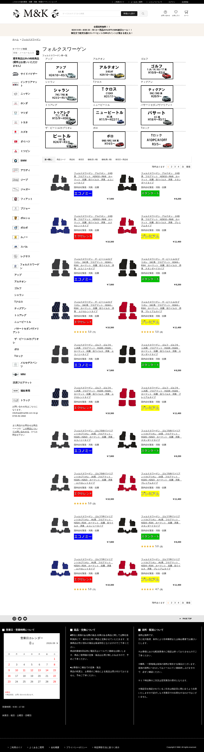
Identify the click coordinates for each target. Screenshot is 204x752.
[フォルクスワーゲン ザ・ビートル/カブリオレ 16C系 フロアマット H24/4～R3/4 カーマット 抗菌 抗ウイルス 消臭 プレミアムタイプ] (127, 311)
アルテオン (99, 59)
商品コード (61, 159)
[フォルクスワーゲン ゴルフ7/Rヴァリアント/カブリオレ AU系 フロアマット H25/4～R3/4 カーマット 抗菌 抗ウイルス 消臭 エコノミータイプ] (60, 525)
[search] (143, 14)
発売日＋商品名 (121, 159)
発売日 (81, 159)
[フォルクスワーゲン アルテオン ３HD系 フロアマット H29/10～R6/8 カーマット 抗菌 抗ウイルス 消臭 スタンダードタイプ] (127, 182)
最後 (188, 166)
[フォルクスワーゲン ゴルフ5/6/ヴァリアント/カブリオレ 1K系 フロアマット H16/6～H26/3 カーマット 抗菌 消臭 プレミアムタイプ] (127, 482)
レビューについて (155, 2)
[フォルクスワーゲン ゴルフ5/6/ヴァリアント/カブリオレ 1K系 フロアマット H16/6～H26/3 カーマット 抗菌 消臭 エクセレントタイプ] (60, 482)
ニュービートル (101, 105)
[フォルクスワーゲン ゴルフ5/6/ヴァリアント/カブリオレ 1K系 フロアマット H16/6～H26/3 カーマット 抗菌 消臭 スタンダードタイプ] (127, 439)
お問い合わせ (165, 15)
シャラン (50, 82)
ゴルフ (144, 59)
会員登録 (185, 2)
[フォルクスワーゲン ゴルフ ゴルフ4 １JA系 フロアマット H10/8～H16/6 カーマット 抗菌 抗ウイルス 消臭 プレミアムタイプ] (127, 396)
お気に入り (176, 15)
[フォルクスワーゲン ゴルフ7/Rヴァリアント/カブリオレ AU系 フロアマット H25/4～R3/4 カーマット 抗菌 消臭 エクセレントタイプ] (60, 568)
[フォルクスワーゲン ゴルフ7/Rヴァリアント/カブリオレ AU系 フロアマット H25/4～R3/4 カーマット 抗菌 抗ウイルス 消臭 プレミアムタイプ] (127, 568)
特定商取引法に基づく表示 (106, 747)
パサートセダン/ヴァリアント (156, 105)
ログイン (172, 2)
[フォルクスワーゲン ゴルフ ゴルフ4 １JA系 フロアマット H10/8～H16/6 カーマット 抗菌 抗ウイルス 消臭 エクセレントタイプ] (60, 396)
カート (186, 15)
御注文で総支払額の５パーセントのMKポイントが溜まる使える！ (102, 33)
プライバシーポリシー (76, 747)
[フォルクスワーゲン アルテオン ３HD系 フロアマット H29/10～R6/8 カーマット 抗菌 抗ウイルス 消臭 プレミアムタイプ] (127, 225)
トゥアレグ (51, 105)
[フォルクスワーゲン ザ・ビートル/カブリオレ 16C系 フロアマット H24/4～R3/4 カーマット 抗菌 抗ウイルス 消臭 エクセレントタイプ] (60, 311)
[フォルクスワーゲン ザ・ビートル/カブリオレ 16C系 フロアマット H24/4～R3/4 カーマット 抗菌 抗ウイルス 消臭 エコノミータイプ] (60, 268)
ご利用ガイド (119, 2)
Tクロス (97, 82)
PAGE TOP (187, 619)
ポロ (95, 128)
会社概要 (55, 747)
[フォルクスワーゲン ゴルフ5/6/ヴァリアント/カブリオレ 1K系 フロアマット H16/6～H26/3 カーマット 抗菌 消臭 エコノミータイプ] (60, 439)
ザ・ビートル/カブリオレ (58, 128)
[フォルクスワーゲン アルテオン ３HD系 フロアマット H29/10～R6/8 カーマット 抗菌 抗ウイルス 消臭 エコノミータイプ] (60, 182)
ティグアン (147, 82)
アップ (48, 59)
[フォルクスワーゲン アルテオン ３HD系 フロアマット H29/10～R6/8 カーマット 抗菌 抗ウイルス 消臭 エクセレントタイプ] (60, 225)
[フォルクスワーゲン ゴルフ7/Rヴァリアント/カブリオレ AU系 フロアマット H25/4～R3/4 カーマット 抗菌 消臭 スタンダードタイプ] (127, 525)
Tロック (145, 128)
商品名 (72, 159)
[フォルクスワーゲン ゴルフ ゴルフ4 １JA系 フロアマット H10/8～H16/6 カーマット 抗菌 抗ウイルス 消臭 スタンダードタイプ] (127, 354)
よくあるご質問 (136, 2)
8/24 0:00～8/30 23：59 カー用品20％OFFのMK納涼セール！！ (102, 30)
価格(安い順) (93, 159)
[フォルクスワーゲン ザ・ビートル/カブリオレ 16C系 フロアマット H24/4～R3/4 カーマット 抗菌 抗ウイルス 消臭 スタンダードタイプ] (127, 268)
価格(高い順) (107, 159)
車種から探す (129, 13)
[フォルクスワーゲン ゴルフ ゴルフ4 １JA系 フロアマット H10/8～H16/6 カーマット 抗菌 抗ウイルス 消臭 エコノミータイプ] (60, 354)
